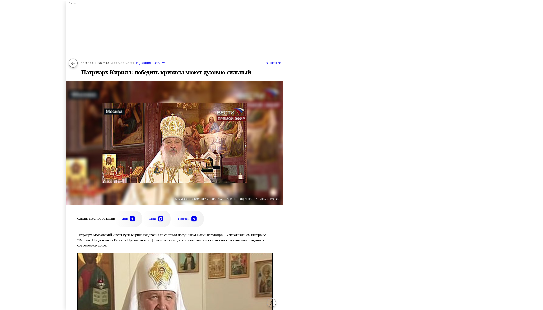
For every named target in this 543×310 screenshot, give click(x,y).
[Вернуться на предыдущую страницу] (73, 63)
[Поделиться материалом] (271, 302)
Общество (273, 63)
